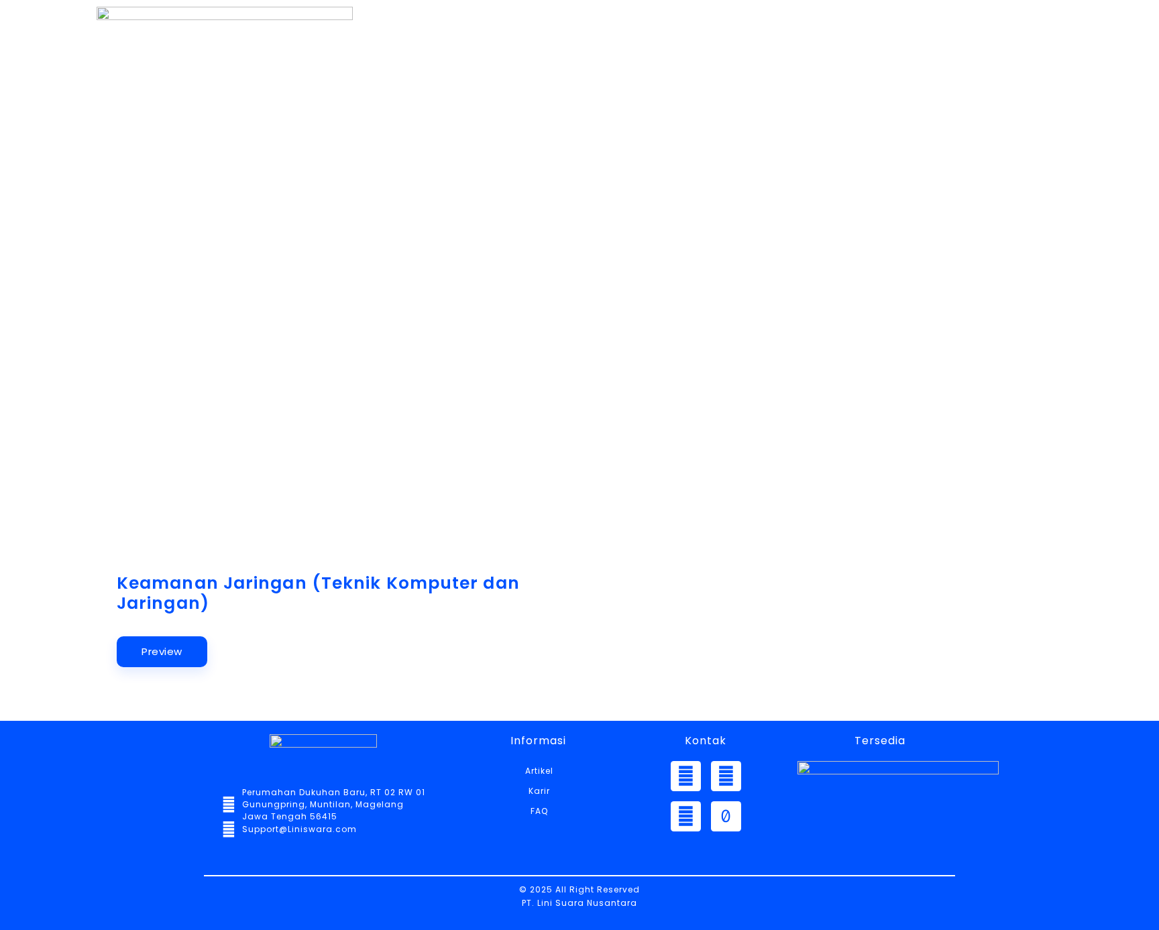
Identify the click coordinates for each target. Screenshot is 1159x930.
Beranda (454, 65)
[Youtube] (686, 816)
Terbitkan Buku (982, 65)
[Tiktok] (726, 816)
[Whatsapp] (686, 776)
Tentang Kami (563, 65)
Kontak (873, 65)
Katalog (671, 65)
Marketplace (775, 65)
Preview (162, 651)
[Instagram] (726, 776)
